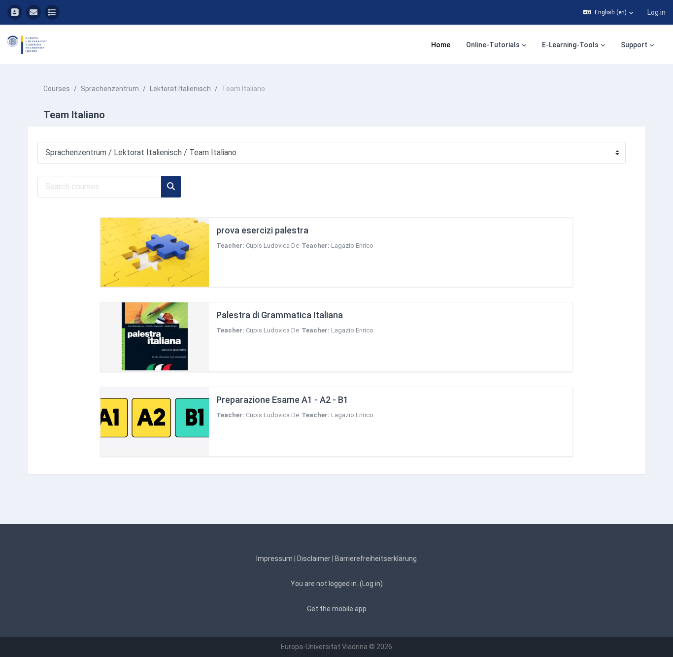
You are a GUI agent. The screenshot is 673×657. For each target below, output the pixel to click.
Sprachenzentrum (110, 89)
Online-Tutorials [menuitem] (493, 45)
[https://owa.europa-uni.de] (33, 12)
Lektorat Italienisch (180, 89)
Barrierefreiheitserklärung (376, 558)
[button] (608, 12)
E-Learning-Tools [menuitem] (570, 45)
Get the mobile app (337, 609)
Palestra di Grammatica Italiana (279, 315)
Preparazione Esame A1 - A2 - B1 (282, 399)
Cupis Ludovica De (272, 245)
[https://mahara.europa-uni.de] (52, 12)
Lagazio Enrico (352, 245)
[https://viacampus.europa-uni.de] (14, 12)
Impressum (274, 558)
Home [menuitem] (440, 45)
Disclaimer (314, 558)
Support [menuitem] (634, 45)
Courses (56, 89)
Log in (656, 12)
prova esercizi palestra (262, 230)
